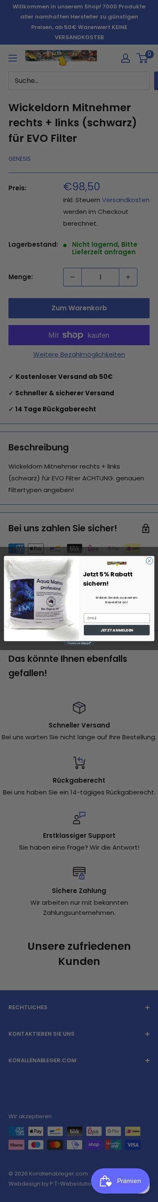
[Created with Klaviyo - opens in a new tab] (79, 643)
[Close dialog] (149, 561)
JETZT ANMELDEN (116, 630)
